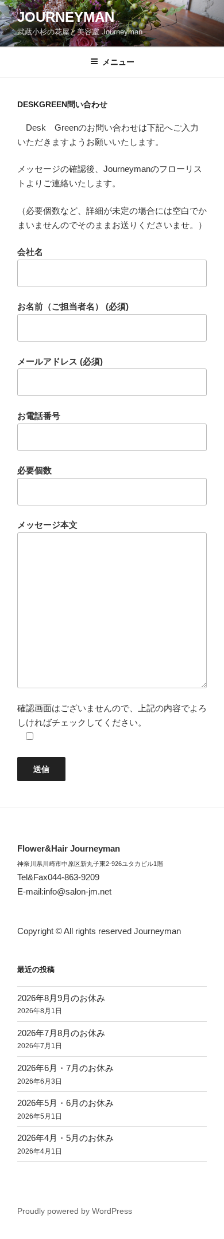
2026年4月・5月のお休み (65, 1138)
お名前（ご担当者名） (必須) (73, 306)
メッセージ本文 (47, 525)
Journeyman (65, 17)
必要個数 (34, 470)
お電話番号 (38, 416)
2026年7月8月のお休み (61, 1033)
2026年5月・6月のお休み (65, 1103)
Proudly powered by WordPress (74, 1211)
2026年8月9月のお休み (61, 998)
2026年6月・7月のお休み (65, 1068)
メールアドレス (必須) (60, 361)
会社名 (30, 252)
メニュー (118, 61)
